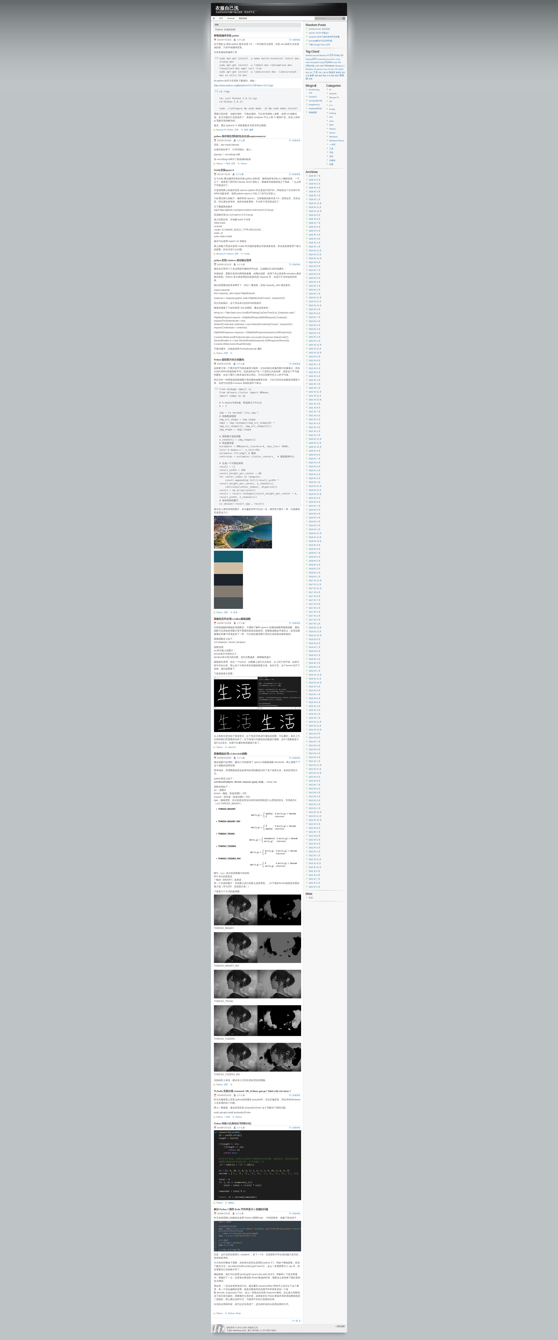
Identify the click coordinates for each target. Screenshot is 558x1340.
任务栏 (341, 69)
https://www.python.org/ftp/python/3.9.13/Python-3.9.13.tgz (243, 85)
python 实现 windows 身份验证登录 (232, 260)
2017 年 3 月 (314, 616)
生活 (307, 76)
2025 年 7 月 (314, 223)
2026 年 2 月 (314, 195)
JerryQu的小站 (315, 100)
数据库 (332, 72)
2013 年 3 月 (314, 800)
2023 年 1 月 (314, 341)
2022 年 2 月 (314, 384)
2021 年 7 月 (314, 411)
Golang (309, 59)
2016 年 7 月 (314, 647)
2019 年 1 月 (314, 529)
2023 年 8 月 (314, 313)
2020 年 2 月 (314, 478)
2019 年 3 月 (314, 521)
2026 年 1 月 (314, 199)
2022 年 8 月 (314, 360)
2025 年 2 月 (314, 243)
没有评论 (296, 40)
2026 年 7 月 (314, 176)
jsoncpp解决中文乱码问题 (320, 41)
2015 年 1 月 (314, 718)
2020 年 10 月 (315, 447)
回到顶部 (341, 1326)
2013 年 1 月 (314, 808)
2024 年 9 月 (314, 262)
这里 (288, 198)
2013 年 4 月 (314, 796)
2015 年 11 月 (315, 679)
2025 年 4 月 (314, 235)
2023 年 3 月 (314, 333)
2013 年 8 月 (314, 781)
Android (231, 18)
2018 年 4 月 (314, 565)
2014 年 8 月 (314, 737)
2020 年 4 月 (314, 470)
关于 (221, 18)
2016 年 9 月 (314, 639)
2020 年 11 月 (315, 443)
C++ (331, 105)
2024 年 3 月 (314, 286)
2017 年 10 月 (315, 588)
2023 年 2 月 (314, 337)
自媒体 (332, 160)
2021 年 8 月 (314, 408)
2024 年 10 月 (315, 258)
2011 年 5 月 (314, 887)
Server (332, 133)
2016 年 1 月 (314, 671)
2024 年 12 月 (315, 250)
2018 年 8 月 (314, 549)
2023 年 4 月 (314, 329)
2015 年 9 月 (314, 686)
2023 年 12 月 (315, 297)
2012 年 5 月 (314, 840)
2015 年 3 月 (314, 710)
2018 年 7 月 (314, 553)
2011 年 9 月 (314, 871)
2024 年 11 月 (315, 254)
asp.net (316, 55)
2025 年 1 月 (314, 246)
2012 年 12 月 (315, 812)
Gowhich (313, 97)
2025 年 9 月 (314, 215)
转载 (331, 164)
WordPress (218, 1328)
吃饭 (307, 72)
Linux (338, 59)
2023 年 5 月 (314, 325)
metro (308, 62)
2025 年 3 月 (314, 239)
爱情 (343, 72)
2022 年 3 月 (314, 380)
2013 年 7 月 (314, 785)
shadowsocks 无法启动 (319, 29)
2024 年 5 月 (314, 278)
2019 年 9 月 (314, 498)
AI (330, 89)
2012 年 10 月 (315, 820)
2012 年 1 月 (314, 855)
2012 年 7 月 (314, 832)
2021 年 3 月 (314, 427)
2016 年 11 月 (315, 631)
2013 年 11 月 (315, 769)
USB (317, 66)
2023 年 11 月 (315, 301)
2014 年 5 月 (314, 749)
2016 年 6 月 (314, 651)
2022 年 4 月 (314, 376)
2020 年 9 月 (314, 451)
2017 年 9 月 (314, 592)
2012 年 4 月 (314, 844)
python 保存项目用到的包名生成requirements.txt (239, 136)
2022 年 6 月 (314, 368)
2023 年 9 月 (314, 309)
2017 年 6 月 (314, 604)
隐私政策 (243, 18)
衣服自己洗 (227, 7)
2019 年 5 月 (314, 514)
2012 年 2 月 (314, 851)
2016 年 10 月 (315, 635)
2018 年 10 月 (315, 541)
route (335, 62)
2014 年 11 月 (315, 726)
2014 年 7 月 (314, 741)
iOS (314, 58)
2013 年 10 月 (315, 773)
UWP (322, 66)
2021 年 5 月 (314, 419)
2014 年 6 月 (314, 745)
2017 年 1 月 (314, 624)
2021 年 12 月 (315, 392)
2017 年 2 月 (314, 620)
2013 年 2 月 (314, 804)
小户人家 (241, 40)
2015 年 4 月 (314, 706)
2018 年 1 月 (314, 576)
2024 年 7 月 (314, 270)
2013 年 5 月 (314, 792)
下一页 (295, 1321)
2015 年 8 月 (314, 690)
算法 (235, 612)
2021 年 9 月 (314, 404)
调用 (332, 76)
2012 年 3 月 (314, 847)
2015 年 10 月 (315, 682)
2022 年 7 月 (314, 364)
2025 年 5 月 (314, 231)
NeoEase (237, 1330)
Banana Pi (221, 130)
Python (230, 130)
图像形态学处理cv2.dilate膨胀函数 (232, 618)
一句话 (227, 163)
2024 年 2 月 (314, 290)
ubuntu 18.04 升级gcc (319, 33)
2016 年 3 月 (314, 663)
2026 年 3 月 (314, 191)
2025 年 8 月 (314, 219)
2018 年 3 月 (314, 568)
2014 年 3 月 (314, 757)
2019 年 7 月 (314, 506)
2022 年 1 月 (314, 388)
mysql (321, 62)
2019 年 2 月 (314, 525)
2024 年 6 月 (314, 274)
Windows (330, 65)
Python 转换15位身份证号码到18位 (232, 1123)
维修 (316, 76)
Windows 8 (339, 66)
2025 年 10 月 (315, 211)
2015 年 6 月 (314, 698)
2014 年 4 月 (314, 753)
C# (331, 55)
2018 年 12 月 (315, 533)
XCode (331, 69)
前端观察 (313, 112)
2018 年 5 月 (314, 561)
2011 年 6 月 (314, 883)
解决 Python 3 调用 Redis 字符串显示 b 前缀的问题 (241, 1209)
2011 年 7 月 (314, 879)
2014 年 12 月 (315, 722)
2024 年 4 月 (314, 282)
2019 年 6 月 (314, 510)
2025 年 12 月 (315, 203)
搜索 (255, 285)
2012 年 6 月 (314, 836)
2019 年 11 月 (315, 490)
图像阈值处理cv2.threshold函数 (230, 753)
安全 (311, 72)
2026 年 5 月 (314, 184)
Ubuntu (310, 65)
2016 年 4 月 (314, 659)
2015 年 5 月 (314, 702)
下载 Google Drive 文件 (319, 44)
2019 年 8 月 (314, 502)
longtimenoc (314, 104)
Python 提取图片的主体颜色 (229, 359)
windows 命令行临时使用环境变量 (324, 37)
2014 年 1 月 (314, 761)
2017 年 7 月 (314, 600)
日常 (237, 130)
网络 (324, 76)
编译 (251, 130)
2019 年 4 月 (314, 517)
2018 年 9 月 (314, 545)
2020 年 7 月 (314, 459)
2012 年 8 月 (314, 828)
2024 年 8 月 (314, 266)
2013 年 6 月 (314, 789)
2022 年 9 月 (314, 356)
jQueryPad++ (330, 59)
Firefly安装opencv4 (224, 170)
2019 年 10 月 (315, 494)
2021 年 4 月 (314, 423)
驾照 (310, 79)
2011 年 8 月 (314, 875)
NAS (331, 125)
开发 (320, 72)
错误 (337, 76)
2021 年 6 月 (314, 415)
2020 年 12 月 (315, 439)
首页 (214, 18)
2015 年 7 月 (314, 694)
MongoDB (315, 62)
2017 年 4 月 (314, 612)
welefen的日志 (315, 108)
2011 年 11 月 (315, 863)
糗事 (312, 75)
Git (341, 55)
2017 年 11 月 (315, 584)
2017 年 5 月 (314, 608)
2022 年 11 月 (315, 349)
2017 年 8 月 (314, 596)
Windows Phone (322, 69)
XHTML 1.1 (257, 1330)
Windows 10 (311, 69)
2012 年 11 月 (315, 816)
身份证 (231, 1203)
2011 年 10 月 (315, 867)
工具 (315, 72)
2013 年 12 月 (315, 765)
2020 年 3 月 (314, 474)
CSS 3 (268, 1330)
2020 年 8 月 (314, 455)
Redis (238, 1313)
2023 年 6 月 (314, 321)
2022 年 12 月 (315, 345)
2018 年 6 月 (314, 557)
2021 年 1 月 (314, 435)
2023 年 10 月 (315, 305)
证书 (328, 76)
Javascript (321, 59)
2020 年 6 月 (314, 462)
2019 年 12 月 (315, 486)
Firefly (247, 254)
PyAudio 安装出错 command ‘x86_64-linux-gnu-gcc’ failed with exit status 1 (252, 1091)
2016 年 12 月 (315, 627)
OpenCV (232, 747)
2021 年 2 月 (314, 431)
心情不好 (325, 72)
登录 (311, 898)
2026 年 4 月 (314, 187)
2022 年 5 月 (314, 372)
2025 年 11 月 (315, 207)
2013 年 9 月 (314, 777)
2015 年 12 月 (315, 675)
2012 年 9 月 (314, 824)
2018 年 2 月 (314, 573)
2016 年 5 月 (314, 655)
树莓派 (338, 72)
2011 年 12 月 (315, 859)
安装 (246, 130)
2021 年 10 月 (315, 400)
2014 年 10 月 (315, 730)
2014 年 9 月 (314, 733)
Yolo (336, 69)
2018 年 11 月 (315, 537)
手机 (331, 152)
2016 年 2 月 (314, 667)
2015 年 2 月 (314, 714)
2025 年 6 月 (314, 227)
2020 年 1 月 (314, 482)
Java (331, 121)
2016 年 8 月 (314, 643)
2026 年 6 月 (314, 180)
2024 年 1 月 (314, 294)
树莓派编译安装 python (226, 35)
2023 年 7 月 (314, 317)
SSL (339, 62)
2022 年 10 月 (315, 352)
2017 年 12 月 (315, 580)
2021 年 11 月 (315, 396)
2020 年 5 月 (314, 466)
